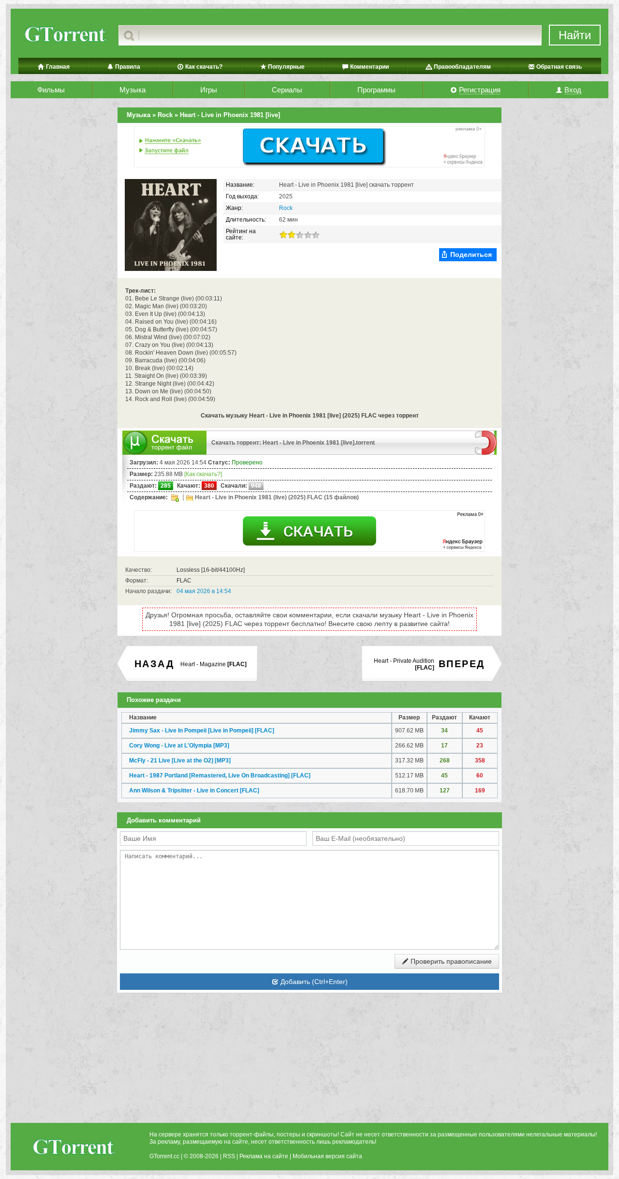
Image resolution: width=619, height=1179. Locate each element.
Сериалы (287, 90)
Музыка (132, 90)
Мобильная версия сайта (327, 1156)
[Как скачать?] (203, 474)
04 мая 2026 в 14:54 (204, 591)
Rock (286, 208)
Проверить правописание (450, 961)
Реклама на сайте (263, 1156)
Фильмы (51, 90)
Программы (376, 90)
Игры (208, 90)
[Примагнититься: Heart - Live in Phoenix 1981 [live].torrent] (486, 442)
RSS (229, 1156)
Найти (575, 35)
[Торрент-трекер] (64, 35)
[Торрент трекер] (72, 1148)
